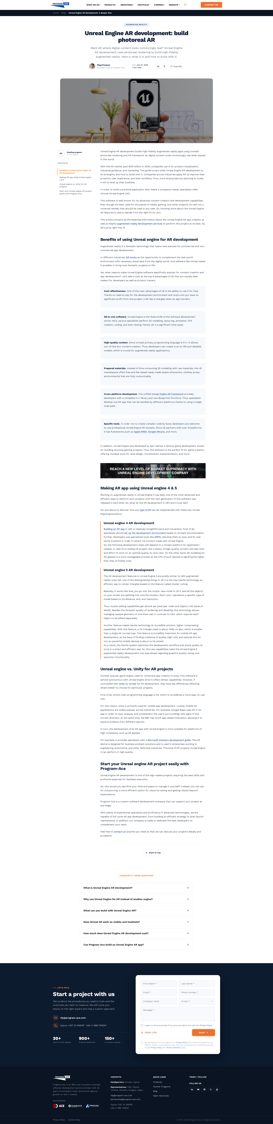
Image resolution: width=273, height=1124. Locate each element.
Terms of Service (173, 1048)
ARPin (157, 537)
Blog (64, 13)
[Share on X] (164, 66)
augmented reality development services (139, 223)
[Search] (185, 5)
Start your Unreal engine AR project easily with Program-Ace (75, 192)
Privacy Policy (206, 1025)
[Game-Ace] (75, 1106)
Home (55, 13)
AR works (131, 257)
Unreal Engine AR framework (168, 394)
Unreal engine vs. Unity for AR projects (73, 185)
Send (201, 1032)
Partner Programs (161, 1086)
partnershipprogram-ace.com (125, 1099)
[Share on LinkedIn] (158, 66)
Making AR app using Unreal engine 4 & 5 (75, 178)
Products (110, 5)
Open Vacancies (161, 1096)
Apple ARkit (140, 431)
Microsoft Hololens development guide (169, 740)
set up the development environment (145, 533)
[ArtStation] (217, 1089)
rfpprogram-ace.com (121, 1095)
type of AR (145, 510)
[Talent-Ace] (92, 1106)
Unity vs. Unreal (127, 683)
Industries (127, 5)
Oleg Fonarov (103, 65)
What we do (92, 5)
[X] (210, 1089)
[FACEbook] (204, 1089)
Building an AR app (114, 529)
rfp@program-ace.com (73, 1017)
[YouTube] (198, 1089)
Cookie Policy (74, 1120)
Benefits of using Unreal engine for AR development (75, 171)
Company (159, 5)
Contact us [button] (211, 5)
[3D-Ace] (58, 1106)
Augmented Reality (136, 25)
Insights (173, 5)
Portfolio (143, 5)
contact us (120, 831)
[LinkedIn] (192, 1089)
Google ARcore (156, 431)
